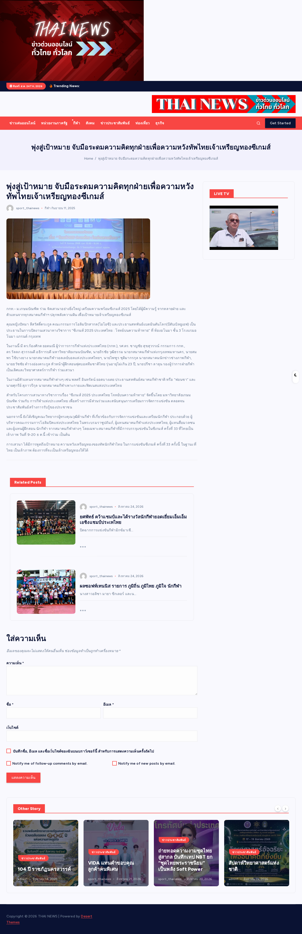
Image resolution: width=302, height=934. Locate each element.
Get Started (280, 123)
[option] (45, 853)
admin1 (163, 879)
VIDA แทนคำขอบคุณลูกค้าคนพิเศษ (41, 866)
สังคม (90, 123)
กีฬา (76, 123)
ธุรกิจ (159, 123)
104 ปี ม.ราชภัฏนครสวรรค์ (246, 866)
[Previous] (278, 808)
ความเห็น (15, 663)
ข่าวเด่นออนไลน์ (22, 123)
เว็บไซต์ (12, 727)
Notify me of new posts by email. (146, 763)
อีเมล (108, 704)
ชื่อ (10, 704)
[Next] (285, 808)
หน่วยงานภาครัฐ (54, 123)
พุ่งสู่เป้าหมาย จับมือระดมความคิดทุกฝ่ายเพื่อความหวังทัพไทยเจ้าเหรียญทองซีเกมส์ (158, 159)
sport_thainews (27, 208)
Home (88, 159)
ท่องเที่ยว (143, 123)
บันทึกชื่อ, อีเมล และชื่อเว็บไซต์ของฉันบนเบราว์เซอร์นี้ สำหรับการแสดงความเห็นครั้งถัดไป (83, 751)
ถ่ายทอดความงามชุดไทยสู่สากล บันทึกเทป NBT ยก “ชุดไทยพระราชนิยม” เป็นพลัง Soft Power (115, 860)
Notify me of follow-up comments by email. (50, 763)
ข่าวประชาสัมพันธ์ (115, 123)
